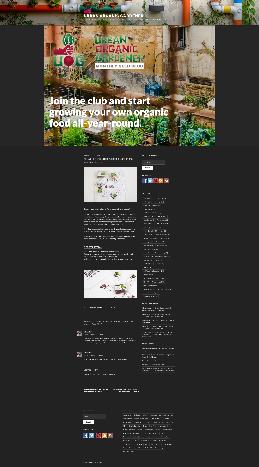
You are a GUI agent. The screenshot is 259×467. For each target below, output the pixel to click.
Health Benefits (150, 231)
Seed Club (111, 308)
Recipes (159, 260)
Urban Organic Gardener (114, 16)
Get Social (148, 227)
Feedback (161, 216)
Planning (163, 253)
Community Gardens (151, 205)
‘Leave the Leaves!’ (149, 361)
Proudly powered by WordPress (93, 462)
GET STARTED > (93, 247)
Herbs (162, 231)
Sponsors (148, 275)
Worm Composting (151, 293)
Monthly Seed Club (151, 249)
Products (101, 308)
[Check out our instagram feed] (166, 180)
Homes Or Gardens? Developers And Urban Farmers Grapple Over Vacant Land (157, 334)
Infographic (148, 242)
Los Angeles (148, 245)
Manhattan (162, 245)
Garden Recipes (162, 224)
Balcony (147, 202)
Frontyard (148, 224)
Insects (160, 242)
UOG (101, 156)
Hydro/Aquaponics (162, 234)
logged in (96, 374)
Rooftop (147, 264)
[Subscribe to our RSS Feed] (160, 180)
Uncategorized (158, 282)
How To (147, 234)
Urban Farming (150, 285)
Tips (146, 282)
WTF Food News (150, 296)
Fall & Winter (149, 216)
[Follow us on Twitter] (150, 180)
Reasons (147, 260)
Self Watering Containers (153, 271)
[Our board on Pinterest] (155, 180)
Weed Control (167, 289)
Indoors (165, 238)
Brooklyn (159, 202)
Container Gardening (152, 213)
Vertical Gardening (151, 289)
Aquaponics (148, 198)
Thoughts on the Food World (154, 278)
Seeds (147, 267)
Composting (149, 209)
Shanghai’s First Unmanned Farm (153, 364)
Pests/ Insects (149, 253)
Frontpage (91, 308)
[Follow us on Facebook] (144, 180)
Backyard (161, 198)
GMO (158, 227)
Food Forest (148, 220)
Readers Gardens (162, 256)
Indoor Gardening (150, 238)
